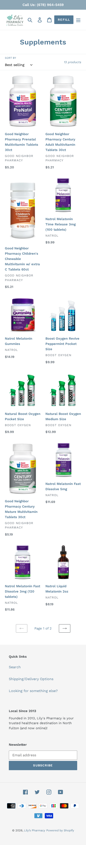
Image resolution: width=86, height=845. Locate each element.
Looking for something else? (33, 691)
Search (15, 667)
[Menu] (78, 20)
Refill (64, 19)
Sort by (10, 57)
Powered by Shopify (60, 830)
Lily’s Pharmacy (34, 830)
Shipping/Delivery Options (31, 679)
